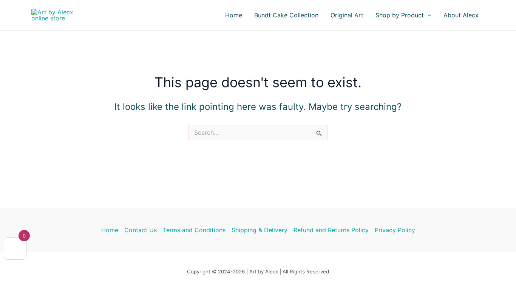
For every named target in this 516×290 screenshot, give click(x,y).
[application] (427, 15)
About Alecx (461, 15)
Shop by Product (399, 15)
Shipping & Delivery (259, 230)
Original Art (347, 15)
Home (233, 15)
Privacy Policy (395, 230)
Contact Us (140, 230)
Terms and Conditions (194, 230)
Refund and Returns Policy (331, 230)
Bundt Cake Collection (286, 15)
